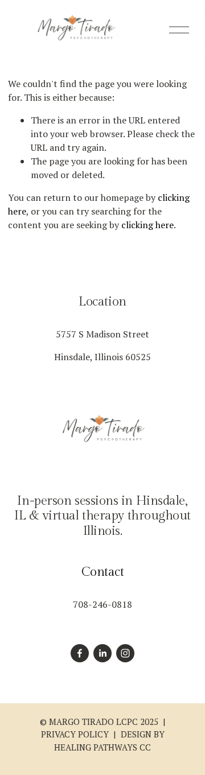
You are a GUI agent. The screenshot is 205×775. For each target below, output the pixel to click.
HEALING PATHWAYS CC (102, 747)
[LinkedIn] (102, 653)
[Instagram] (125, 653)
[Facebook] (80, 653)
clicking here (147, 225)
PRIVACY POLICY (75, 734)
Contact (102, 571)
